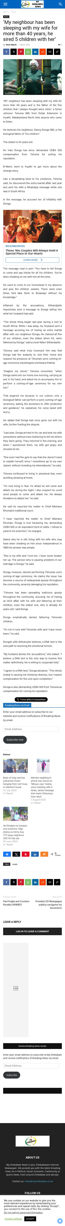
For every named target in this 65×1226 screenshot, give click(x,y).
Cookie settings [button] (13, 1219)
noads (14, 864)
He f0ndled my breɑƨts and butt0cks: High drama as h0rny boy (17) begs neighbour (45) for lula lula (15, 832)
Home (6, 11)
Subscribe (11, 1075)
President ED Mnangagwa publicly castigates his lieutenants (48, 904)
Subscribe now (15, 739)
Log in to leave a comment (32, 931)
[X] (13, 52)
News (14, 11)
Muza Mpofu (11, 44)
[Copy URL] (57, 52)
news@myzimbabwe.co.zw (39, 1181)
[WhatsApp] (28, 52)
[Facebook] (6, 52)
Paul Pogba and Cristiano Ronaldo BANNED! (16, 903)
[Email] (50, 52)
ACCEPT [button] (30, 1219)
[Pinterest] (21, 52)
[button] (5, 4)
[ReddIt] (42, 52)
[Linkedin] (35, 52)
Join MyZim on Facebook (32, 1091)
